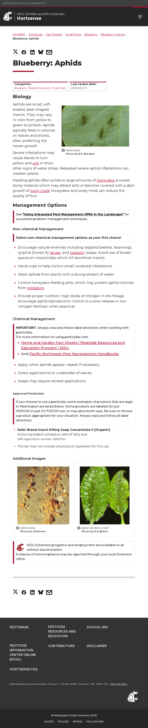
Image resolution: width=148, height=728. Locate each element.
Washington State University (24, 3)
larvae (55, 253)
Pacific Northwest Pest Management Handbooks (74, 354)
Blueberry (20, 88)
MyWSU (77, 721)
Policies (63, 721)
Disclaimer (97, 646)
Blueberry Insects (39, 88)
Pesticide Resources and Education (62, 631)
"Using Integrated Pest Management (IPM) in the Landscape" (73, 214)
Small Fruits (59, 88)
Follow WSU (95, 721)
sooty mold (40, 191)
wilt (36, 163)
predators (35, 288)
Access (49, 721)
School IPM (97, 627)
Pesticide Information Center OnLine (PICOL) (23, 652)
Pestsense (19, 627)
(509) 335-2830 (118, 683)
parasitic (77, 253)
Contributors (61, 646)
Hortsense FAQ (24, 669)
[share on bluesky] (41, 53)
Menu (140, 16)
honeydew (106, 180)
